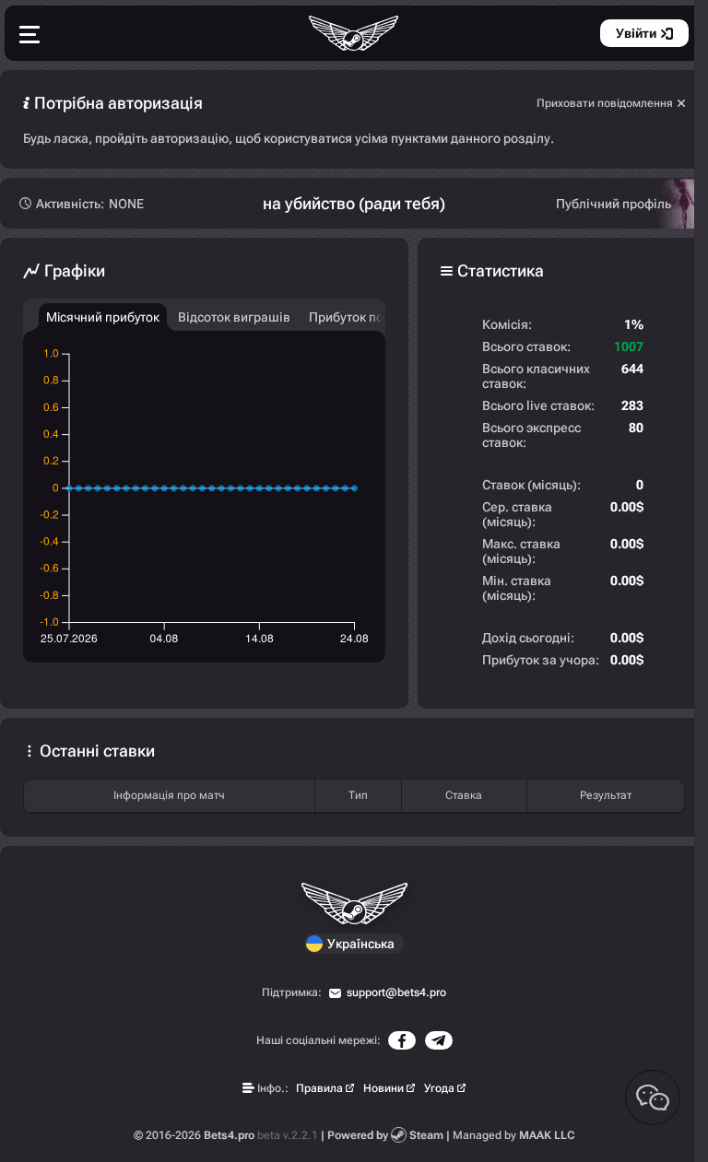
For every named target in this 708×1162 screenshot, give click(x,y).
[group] (103, 317)
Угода (439, 1088)
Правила (319, 1088)
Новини (383, 1088)
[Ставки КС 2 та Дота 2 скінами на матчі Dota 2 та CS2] (354, 33)
